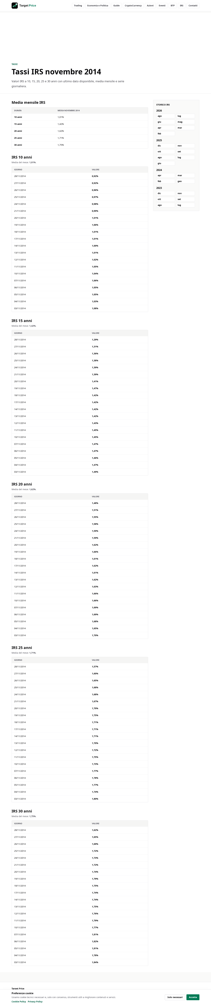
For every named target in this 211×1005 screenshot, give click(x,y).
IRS (181, 5)
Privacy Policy (35, 1001)
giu (159, 121)
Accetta (193, 997)
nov (180, 145)
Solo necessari (175, 997)
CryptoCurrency (133, 5)
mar (180, 127)
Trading (78, 5)
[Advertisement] (105, 34)
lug (179, 115)
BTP (173, 5)
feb (159, 133)
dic (159, 145)
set (179, 151)
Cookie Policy (19, 1001)
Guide (116, 5)
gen (180, 181)
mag (180, 121)
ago (160, 115)
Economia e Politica (97, 5)
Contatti (193, 5)
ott (159, 151)
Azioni (150, 5)
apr (159, 127)
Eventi (162, 5)
